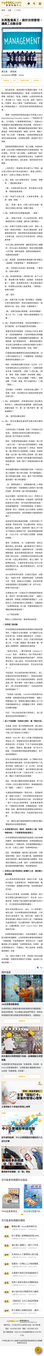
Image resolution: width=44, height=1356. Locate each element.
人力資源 (6, 15)
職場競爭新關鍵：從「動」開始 (15, 1172)
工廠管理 (36, 80)
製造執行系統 (24, 80)
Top (41, 968)
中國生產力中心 (8, 1341)
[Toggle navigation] (40, 4)
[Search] (34, 4)
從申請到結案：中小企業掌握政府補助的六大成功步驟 (21, 1139)
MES (14, 80)
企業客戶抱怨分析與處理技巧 (25, 1273)
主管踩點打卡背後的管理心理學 (15, 1107)
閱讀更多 (29, 1021)
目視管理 (6, 80)
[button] (16, 1214)
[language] (28, 4)
